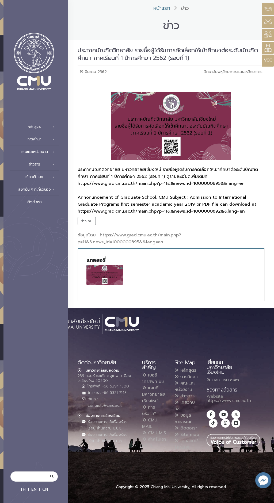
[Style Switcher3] (268, 9)
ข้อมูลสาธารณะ (182, 418)
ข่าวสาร (187, 396)
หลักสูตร (187, 370)
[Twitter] (235, 414)
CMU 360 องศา (224, 380)
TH (23, 489)
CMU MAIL (149, 423)
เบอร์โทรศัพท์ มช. (153, 378)
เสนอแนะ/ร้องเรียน (186, 444)
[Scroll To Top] (264, 497)
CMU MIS (156, 433)
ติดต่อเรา (34, 202)
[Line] (235, 423)
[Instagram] (225, 423)
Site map (189, 434)
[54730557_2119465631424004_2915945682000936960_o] (104, 275)
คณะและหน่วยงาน (184, 386)
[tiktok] (213, 423)
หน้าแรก (161, 8)
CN (45, 489)
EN (34, 489)
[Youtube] (223, 414)
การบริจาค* (149, 410)
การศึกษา (188, 377)
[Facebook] (211, 414)
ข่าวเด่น (87, 221)
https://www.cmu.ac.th (229, 400)
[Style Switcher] (268, 22)
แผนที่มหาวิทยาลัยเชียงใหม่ (153, 394)
